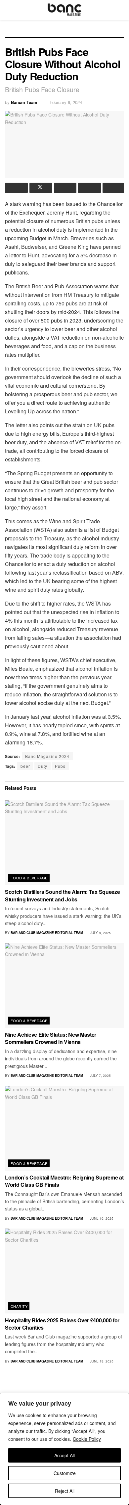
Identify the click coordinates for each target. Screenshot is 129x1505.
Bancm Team (24, 102)
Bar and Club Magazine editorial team (47, 932)
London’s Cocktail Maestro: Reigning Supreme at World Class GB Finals (64, 1181)
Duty (42, 766)
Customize (65, 1473)
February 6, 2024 (66, 102)
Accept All (64, 1455)
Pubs (60, 766)
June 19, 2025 (101, 1218)
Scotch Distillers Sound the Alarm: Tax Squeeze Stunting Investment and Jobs (62, 895)
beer (25, 766)
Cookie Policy (87, 1439)
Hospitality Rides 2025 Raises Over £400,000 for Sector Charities (62, 1323)
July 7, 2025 (100, 1075)
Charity (19, 1306)
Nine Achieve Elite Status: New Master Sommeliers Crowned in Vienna (50, 1038)
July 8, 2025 (100, 932)
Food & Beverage (29, 877)
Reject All (64, 1491)
